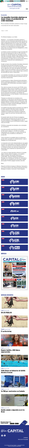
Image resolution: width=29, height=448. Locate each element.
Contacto (26, 437)
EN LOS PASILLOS (6, 312)
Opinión (2, 329)
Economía (4, 15)
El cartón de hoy (6, 331)
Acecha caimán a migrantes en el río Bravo (12, 411)
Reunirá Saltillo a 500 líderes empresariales (10, 351)
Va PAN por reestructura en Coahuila (13, 391)
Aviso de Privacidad (23, 439)
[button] (27, 9)
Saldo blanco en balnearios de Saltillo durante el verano (13, 371)
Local (2, 310)
